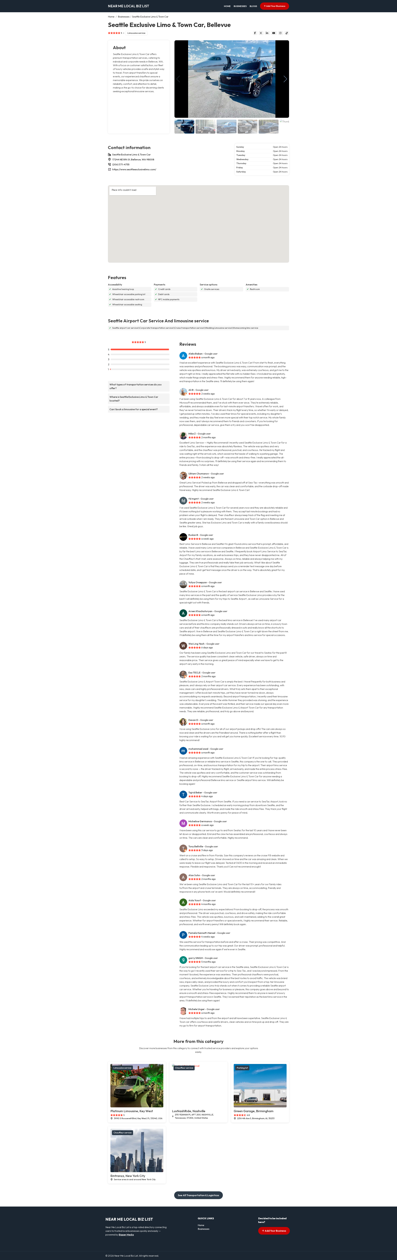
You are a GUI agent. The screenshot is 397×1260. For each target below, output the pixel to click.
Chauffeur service (184, 1067)
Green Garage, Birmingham (253, 1111)
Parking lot (242, 1067)
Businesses (240, 6)
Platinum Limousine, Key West (131, 1111)
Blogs (253, 6)
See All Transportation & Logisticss (198, 1195)
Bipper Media (126, 1234)
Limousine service (136, 33)
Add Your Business (275, 6)
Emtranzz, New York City (127, 1176)
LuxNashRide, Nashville (188, 1111)
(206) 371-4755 (120, 164)
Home (227, 6)
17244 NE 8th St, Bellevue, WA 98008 (133, 159)
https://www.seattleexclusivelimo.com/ (134, 169)
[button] (285, 79)
